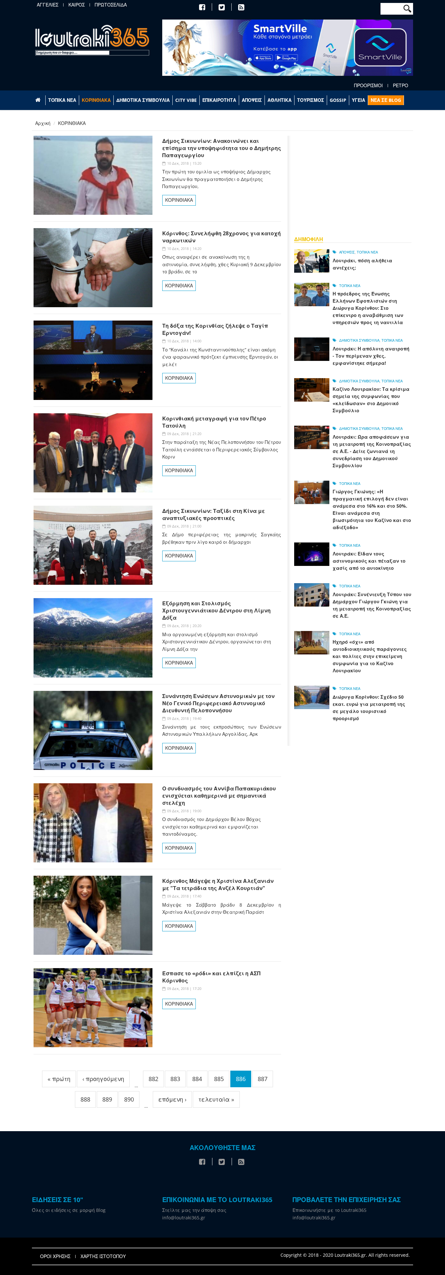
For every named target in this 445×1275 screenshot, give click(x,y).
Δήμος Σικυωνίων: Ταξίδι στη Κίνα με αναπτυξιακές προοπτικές (213, 514)
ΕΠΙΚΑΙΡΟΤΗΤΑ (219, 100)
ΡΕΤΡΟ (400, 85)
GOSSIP (338, 100)
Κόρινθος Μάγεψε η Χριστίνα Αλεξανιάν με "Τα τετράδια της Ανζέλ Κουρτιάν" (218, 884)
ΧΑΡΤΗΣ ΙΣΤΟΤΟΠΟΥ (103, 1256)
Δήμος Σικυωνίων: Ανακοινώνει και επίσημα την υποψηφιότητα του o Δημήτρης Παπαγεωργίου (221, 148)
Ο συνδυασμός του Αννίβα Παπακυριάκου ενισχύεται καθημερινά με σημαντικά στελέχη (219, 795)
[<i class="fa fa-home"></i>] (38, 100)
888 (85, 1099)
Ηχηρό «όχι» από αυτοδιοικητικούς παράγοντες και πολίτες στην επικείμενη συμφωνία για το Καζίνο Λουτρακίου (370, 656)
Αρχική (42, 123)
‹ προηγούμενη (103, 1079)
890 (129, 1099)
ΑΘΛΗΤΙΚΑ (279, 100)
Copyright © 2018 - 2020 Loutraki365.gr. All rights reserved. (345, 1255)
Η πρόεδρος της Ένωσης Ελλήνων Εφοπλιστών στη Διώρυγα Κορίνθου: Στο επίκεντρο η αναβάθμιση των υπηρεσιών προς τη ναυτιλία (368, 308)
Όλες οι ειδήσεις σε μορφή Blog (69, 1210)
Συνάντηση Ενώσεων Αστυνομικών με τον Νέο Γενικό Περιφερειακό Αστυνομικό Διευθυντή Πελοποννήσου (218, 703)
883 (175, 1079)
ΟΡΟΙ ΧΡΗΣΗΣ (55, 1256)
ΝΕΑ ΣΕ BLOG (386, 100)
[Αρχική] (92, 40)
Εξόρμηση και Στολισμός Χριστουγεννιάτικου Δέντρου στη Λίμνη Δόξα (216, 610)
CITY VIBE (186, 100)
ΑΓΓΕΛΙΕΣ (47, 5)
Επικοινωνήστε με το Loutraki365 (329, 1210)
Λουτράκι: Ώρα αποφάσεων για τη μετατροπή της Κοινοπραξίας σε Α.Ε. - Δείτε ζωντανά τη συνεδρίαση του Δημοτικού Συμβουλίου (372, 451)
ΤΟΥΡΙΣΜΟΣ (310, 100)
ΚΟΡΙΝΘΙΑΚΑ (96, 100)
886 (241, 1079)
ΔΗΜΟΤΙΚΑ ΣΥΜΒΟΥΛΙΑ (143, 100)
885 (219, 1079)
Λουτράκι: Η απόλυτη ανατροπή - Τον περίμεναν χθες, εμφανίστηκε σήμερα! (371, 356)
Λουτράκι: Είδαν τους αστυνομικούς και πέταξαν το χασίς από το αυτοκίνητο (369, 561)
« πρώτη (59, 1079)
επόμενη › (172, 1099)
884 (197, 1079)
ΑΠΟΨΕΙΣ (252, 100)
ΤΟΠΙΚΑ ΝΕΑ (62, 100)
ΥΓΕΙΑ (358, 100)
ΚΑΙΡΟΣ (76, 5)
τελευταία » (216, 1099)
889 (107, 1099)
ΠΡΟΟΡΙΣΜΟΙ (368, 85)
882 (153, 1079)
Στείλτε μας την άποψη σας (194, 1210)
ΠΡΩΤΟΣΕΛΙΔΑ (111, 5)
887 (262, 1079)
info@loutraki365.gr (183, 1217)
